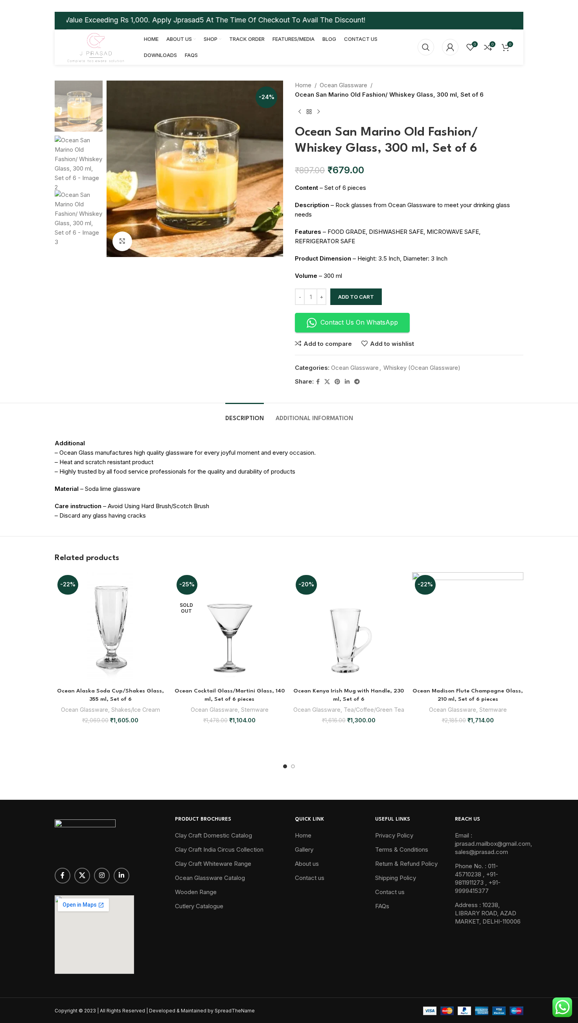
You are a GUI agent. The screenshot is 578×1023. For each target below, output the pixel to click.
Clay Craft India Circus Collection (219, 849)
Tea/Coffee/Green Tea (374, 709)
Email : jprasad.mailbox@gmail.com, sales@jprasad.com (493, 844)
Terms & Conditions (401, 849)
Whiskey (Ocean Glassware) (421, 367)
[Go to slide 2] (293, 766)
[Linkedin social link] (347, 382)
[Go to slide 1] (285, 766)
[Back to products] (309, 112)
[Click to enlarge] (122, 241)
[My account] (450, 47)
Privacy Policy (394, 835)
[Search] (426, 47)
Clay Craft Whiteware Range (213, 863)
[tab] (244, 415)
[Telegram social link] (357, 382)
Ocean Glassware (343, 85)
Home (303, 85)
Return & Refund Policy (406, 863)
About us (307, 863)
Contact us (309, 878)
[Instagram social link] (102, 875)
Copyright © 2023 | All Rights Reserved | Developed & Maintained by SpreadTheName (155, 1011)
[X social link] (327, 382)
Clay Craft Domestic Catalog (213, 835)
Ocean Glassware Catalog (210, 878)
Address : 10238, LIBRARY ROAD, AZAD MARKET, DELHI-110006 (488, 913)
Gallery (304, 849)
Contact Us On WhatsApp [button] (359, 322)
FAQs (382, 906)
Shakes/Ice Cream (135, 709)
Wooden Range (196, 892)
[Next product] (318, 112)
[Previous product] (299, 112)
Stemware (255, 709)
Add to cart (356, 297)
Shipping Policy (395, 878)
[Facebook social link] (318, 382)
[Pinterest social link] (337, 382)
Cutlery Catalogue (199, 906)
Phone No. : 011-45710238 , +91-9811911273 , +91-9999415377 (478, 878)
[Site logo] (95, 46)
